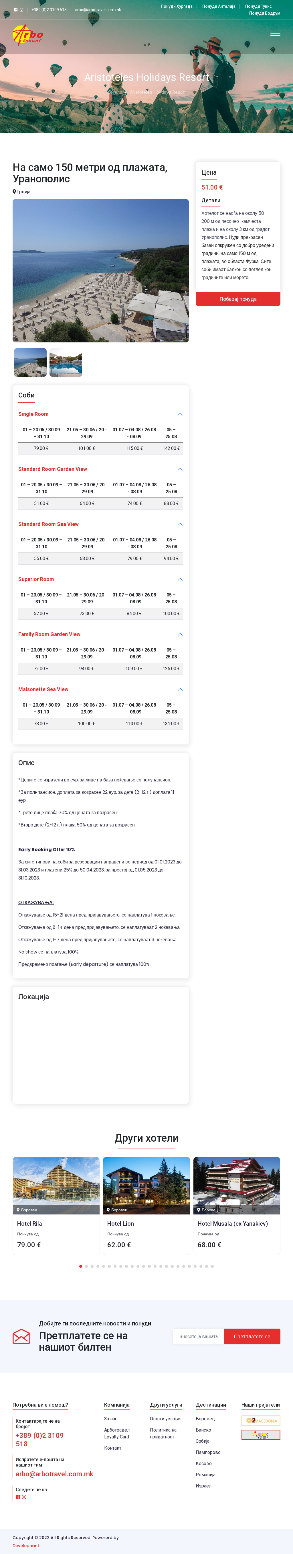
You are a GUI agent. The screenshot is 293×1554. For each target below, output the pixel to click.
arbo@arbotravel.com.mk (54, 1474)
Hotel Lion (120, 1223)
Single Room (33, 414)
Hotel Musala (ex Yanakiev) (233, 1223)
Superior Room (36, 579)
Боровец (205, 1419)
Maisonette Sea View (43, 689)
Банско (203, 1430)
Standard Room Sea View (48, 524)
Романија (205, 1474)
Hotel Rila (29, 1223)
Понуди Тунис (258, 6)
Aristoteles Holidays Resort (158, 92)
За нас (110, 1419)
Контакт (112, 1448)
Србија (202, 1441)
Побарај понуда (238, 299)
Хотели (114, 92)
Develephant (26, 1546)
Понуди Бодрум (264, 13)
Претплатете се (252, 1336)
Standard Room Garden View (52, 469)
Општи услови (165, 1419)
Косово (204, 1463)
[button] (81, 1266)
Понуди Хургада (177, 6)
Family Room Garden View (49, 634)
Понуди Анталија (218, 6)
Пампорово (208, 1452)
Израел (203, 1486)
